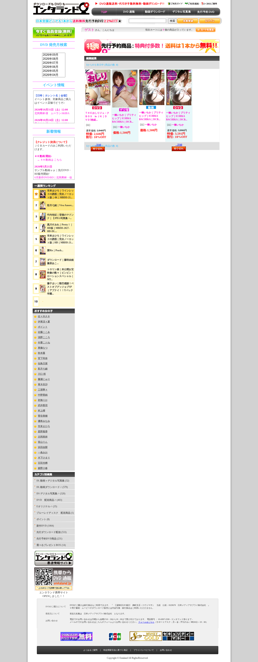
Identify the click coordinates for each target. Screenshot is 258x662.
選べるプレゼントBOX (48, 545)
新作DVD (41, 525)
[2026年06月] (53, 67)
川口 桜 (42, 374)
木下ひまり (44, 457)
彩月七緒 (43, 368)
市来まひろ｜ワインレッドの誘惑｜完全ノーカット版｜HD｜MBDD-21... (60, 239)
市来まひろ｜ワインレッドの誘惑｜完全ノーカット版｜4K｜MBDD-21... (60, 194)
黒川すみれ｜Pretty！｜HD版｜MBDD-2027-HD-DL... (60, 228)
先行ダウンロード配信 (48, 532)
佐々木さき (44, 316)
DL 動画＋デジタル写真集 (50, 480)
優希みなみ (44, 421)
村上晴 (41, 410)
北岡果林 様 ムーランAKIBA (51, 113)
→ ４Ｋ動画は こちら (48, 159)
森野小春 (43, 468)
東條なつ (43, 347)
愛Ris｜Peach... (55, 250)
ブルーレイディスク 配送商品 (53, 512)
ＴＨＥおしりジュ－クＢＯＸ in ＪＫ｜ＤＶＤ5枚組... (97, 116)
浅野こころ (44, 337)
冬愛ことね (44, 342)
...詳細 (179, 144)
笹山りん (43, 442)
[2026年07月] (53, 63)
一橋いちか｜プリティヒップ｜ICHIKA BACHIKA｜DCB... (124, 118)
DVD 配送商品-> (46, 500)
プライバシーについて (144, 650)
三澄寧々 (43, 389)
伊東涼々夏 (44, 321)
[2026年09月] (53, 55)
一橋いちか (124, 127)
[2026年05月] (53, 71)
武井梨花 (43, 405)
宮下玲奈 (43, 358)
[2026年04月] (53, 75)
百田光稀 (43, 463)
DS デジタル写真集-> (47, 493)
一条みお (43, 452)
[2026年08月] (53, 59)
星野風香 (43, 431)
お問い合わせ (166, 650)
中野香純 (43, 394)
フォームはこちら (146, 622)
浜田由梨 (43, 447)
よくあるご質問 (90, 650)
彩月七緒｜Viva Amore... (60, 205)
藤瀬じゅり (44, 379)
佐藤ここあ (44, 332)
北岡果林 (43, 436)
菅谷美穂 (43, 415)
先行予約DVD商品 (46, 538)
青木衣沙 (43, 384)
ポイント (43, 326)
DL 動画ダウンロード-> (49, 487)
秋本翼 (41, 353)
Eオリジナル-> (44, 506)
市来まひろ (44, 426)
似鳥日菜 (43, 363)
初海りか (43, 400)
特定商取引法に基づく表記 (115, 650)
